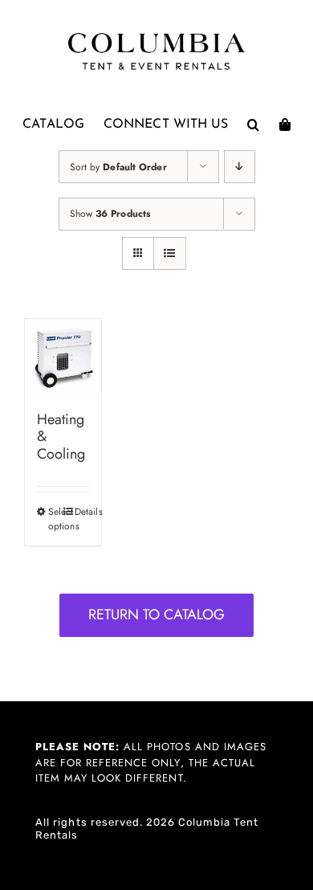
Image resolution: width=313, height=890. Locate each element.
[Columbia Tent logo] (156, 37)
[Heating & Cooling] (63, 357)
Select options (55, 518)
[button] (253, 124)
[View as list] (169, 253)
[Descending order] (239, 166)
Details (82, 511)
